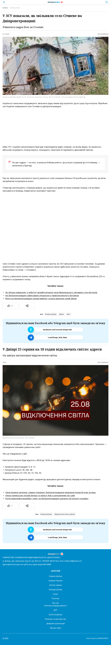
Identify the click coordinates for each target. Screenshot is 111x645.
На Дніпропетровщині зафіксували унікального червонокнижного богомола (42, 295)
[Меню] (4, 2)
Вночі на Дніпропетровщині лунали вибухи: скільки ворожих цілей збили (41, 298)
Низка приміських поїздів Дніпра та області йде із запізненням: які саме (40, 495)
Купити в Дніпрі (55, 614)
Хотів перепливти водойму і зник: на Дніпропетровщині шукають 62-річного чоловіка (46, 498)
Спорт (55, 594)
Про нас (55, 603)
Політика (55, 598)
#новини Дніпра (50, 314)
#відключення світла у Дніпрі (65, 514)
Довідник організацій (55, 623)
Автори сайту (55, 628)
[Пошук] (106, 2)
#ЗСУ (68, 314)
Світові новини (55, 585)
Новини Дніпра (55, 576)
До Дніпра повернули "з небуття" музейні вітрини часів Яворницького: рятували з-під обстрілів (51, 292)
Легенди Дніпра (55, 589)
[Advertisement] (53, 126)
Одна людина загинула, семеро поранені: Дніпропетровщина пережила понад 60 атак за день (50, 492)
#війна (61, 314)
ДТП (55, 610)
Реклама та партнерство (55, 619)
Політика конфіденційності (55, 605)
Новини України (55, 580)
